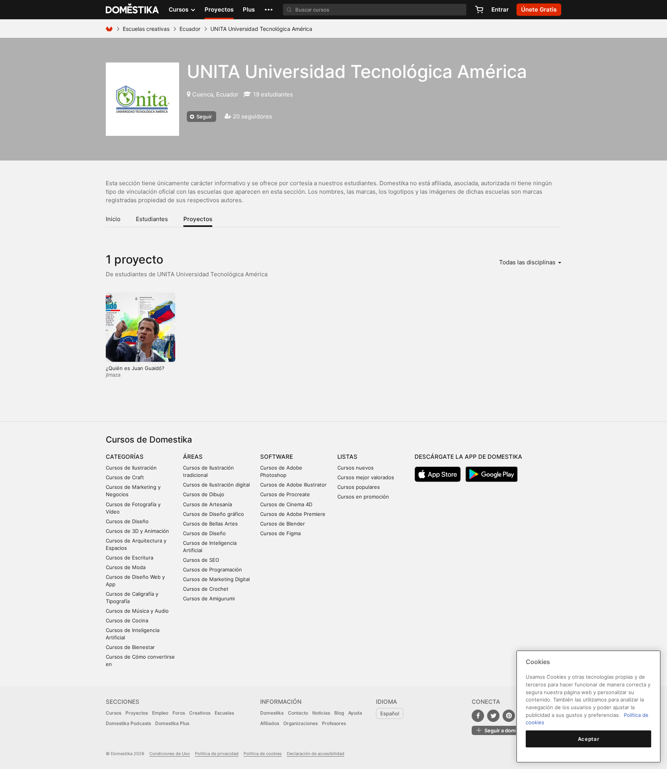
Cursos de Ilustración (131, 468)
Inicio (113, 219)
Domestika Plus (172, 723)
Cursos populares (358, 487)
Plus (249, 9)
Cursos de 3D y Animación (137, 531)
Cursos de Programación (212, 569)
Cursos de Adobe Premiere (292, 514)
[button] (268, 9)
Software (276, 456)
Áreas (193, 456)
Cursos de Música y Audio (137, 611)
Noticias (321, 713)
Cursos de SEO (201, 560)
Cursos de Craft (125, 477)
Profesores (334, 723)
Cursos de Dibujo (203, 494)
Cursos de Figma (280, 533)
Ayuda (355, 713)
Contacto (298, 713)
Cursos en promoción (363, 497)
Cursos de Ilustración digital (216, 485)
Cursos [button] (179, 9)
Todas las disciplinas (528, 262)
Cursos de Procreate (285, 494)
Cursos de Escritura (129, 557)
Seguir (203, 116)
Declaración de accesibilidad (315, 753)
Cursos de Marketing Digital (216, 579)
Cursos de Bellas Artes (210, 524)
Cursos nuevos (355, 468)
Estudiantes (152, 219)
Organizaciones (300, 723)
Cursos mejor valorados (365, 477)
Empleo (160, 713)
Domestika (272, 713)
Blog (339, 713)
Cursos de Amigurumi (209, 598)
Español (389, 713)
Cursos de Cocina (127, 620)
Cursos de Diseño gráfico (213, 514)
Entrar (500, 9)
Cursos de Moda (126, 567)
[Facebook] (478, 716)
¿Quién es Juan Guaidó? (135, 368)
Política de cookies (263, 753)
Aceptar (588, 739)
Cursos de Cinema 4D (286, 504)
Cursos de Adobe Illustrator (293, 485)
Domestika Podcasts (128, 723)
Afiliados (269, 723)
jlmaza (113, 375)
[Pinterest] (509, 716)
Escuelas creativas (146, 28)
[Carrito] (479, 9)
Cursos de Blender (282, 524)
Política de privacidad (217, 753)
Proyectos (219, 9)
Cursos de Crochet (206, 589)
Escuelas (224, 713)
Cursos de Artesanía (207, 504)
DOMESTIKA (132, 9)
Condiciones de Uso (169, 753)
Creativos (199, 713)
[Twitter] (493, 716)
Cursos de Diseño (127, 521)
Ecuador (189, 28)
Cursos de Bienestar (130, 647)
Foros (179, 713)
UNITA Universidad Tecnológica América (357, 71)
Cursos (113, 713)
